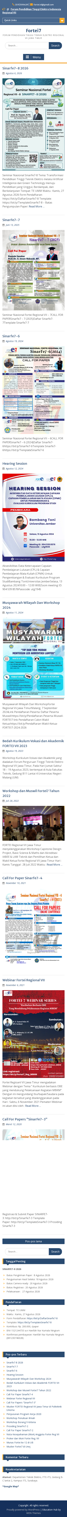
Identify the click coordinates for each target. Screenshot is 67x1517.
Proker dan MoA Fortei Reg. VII (23, 1438)
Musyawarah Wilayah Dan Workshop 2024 (29, 1378)
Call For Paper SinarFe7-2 (20, 1430)
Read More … (37, 206)
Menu (37, 57)
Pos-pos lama (33, 1241)
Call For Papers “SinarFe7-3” (24, 1119)
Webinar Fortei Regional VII (23, 980)
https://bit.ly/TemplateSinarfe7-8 (35, 1322)
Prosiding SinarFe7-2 (17, 1426)
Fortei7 (33, 30)
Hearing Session (14, 463)
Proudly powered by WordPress (23, 1509)
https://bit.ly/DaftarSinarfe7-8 (42, 1318)
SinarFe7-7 (11, 220)
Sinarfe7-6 (11, 336)
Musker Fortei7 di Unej (18, 1446)
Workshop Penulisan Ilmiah (21, 1418)
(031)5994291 (21, 4)
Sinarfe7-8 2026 (15, 68)
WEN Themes (33, 1513)
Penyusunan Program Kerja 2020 (24, 1414)
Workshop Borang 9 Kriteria (21, 1422)
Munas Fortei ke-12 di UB (20, 1442)
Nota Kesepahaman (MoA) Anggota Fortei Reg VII (33, 1434)
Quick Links (10, 20)
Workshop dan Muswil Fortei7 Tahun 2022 (29, 1390)
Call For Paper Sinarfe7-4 (22, 878)
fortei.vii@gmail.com (44, 4)
